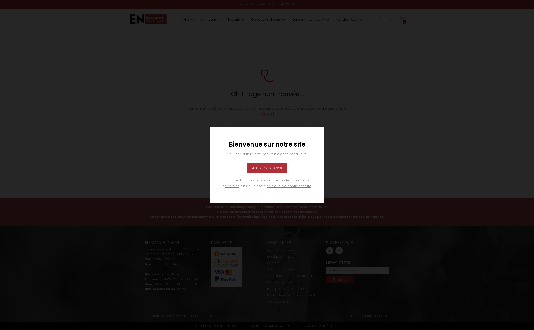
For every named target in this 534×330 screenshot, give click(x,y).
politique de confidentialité (288, 186)
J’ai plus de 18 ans (267, 168)
